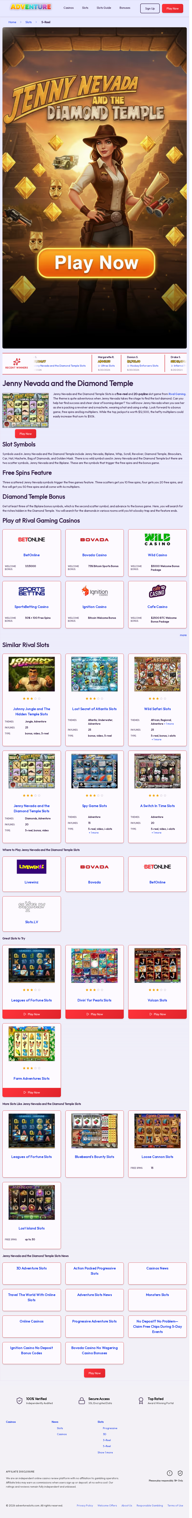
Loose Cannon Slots (157, 1157)
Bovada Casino (94, 555)
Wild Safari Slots (157, 709)
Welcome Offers (107, 1505)
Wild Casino (157, 555)
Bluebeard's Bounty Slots (94, 1157)
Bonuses (124, 8)
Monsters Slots (157, 1295)
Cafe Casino (157, 607)
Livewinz (32, 882)
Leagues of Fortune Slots (31, 1000)
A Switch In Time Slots (157, 806)
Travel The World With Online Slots (32, 1297)
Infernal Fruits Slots (172, 365)
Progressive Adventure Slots (94, 1321)
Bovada (94, 882)
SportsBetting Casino (32, 607)
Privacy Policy (85, 1505)
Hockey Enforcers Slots (131, 365)
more (183, 635)
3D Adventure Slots (31, 1268)
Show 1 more (105, 1452)
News (55, 1421)
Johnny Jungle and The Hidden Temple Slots (31, 711)
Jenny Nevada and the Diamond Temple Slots (46, 365)
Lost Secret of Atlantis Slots (94, 709)
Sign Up (150, 8)
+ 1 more (169, 723)
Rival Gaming (177, 394)
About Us (127, 1505)
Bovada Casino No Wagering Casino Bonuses (94, 1350)
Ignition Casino (95, 607)
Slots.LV (31, 922)
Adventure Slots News (94, 1295)
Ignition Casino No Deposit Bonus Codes (31, 1350)
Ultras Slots (95, 365)
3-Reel (107, 1440)
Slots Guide (104, 8)
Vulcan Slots (157, 1000)
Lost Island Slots (32, 1228)
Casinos (69, 8)
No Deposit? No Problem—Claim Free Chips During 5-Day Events (157, 1326)
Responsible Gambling (150, 1505)
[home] (31, 13)
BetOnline (32, 555)
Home (12, 22)
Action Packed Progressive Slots (95, 1271)
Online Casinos (32, 1321)
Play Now (172, 8)
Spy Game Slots (94, 806)
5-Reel (107, 1446)
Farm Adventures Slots (32, 1078)
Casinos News (157, 1268)
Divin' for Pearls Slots (94, 1000)
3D (104, 1434)
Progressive (110, 1428)
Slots (85, 8)
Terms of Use (175, 1505)
